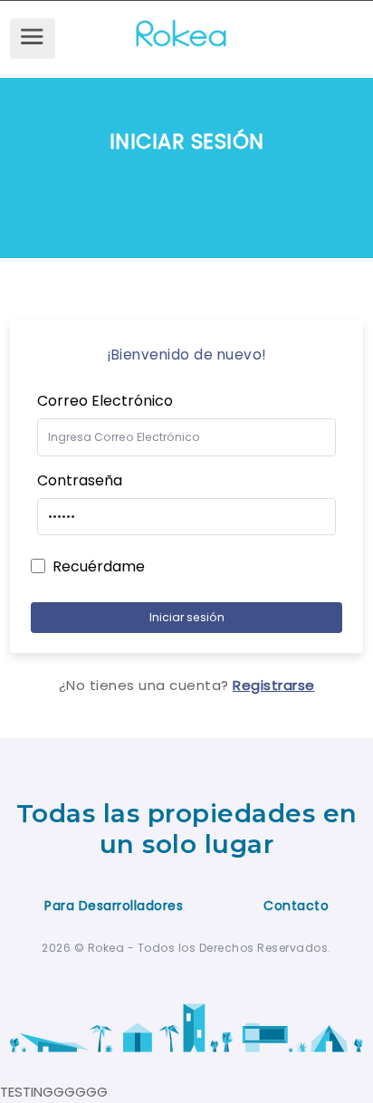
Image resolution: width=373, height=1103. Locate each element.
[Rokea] (208, 31)
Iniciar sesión (187, 617)
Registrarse (274, 685)
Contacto (296, 906)
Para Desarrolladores (113, 906)
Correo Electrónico (105, 400)
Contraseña (79, 480)
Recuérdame (99, 566)
